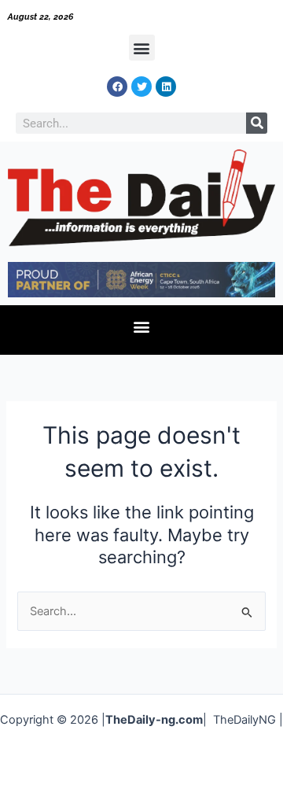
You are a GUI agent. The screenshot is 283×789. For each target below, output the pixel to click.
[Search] (256, 123)
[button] (142, 48)
